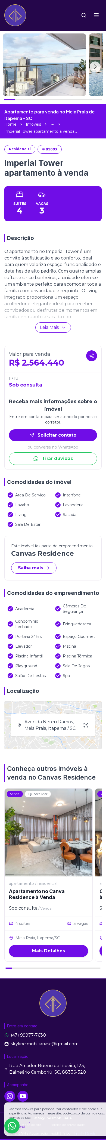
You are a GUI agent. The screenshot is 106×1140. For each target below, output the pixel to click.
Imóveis (33, 124)
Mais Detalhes (48, 950)
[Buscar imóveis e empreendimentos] (84, 15)
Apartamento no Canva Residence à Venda (37, 894)
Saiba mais (30, 567)
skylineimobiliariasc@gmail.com (45, 1043)
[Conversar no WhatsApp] (12, 1125)
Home (10, 124)
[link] (40, 131)
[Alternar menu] (96, 15)
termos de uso (19, 1118)
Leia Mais (49, 327)
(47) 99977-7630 (28, 1035)
